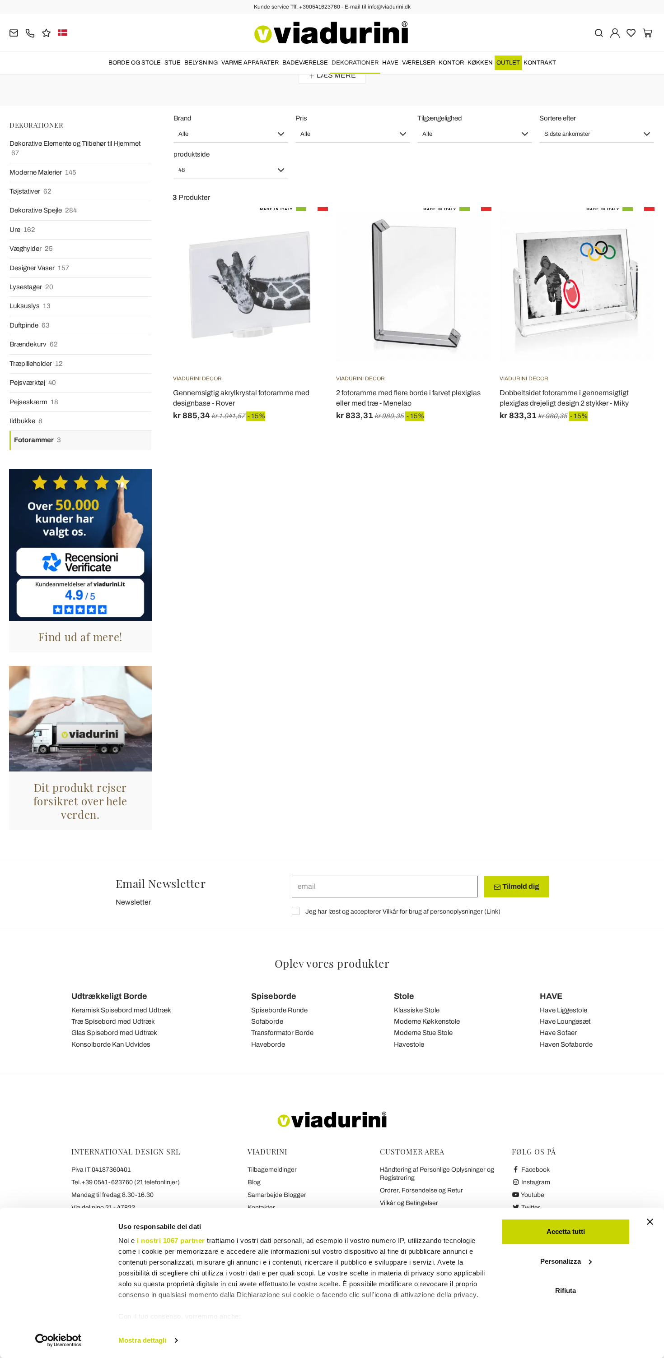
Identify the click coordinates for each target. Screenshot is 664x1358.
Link (492, 911)
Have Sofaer (558, 1032)
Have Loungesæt (565, 1021)
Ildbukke (25, 421)
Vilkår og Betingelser (409, 1203)
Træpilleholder (36, 363)
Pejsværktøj (32, 382)
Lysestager (31, 287)
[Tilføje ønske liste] (305, 252)
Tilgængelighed (439, 118)
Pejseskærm (33, 402)
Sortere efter (557, 118)
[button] (230, 134)
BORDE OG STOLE (134, 63)
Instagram (535, 1182)
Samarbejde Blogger (277, 1195)
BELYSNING (201, 63)
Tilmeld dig (520, 886)
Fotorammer (37, 439)
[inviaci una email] (14, 32)
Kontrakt (540, 63)
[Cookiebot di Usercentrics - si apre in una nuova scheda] (58, 1340)
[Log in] (615, 32)
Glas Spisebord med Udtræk (114, 1032)
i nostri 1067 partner (171, 1240)
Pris (301, 118)
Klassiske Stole (417, 1010)
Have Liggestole (563, 1010)
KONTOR (451, 63)
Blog (254, 1182)
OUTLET (508, 63)
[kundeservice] (30, 32)
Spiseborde (273, 996)
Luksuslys (30, 305)
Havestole (409, 1044)
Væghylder (31, 248)
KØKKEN (480, 63)
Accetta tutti (566, 1231)
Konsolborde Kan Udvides (110, 1044)
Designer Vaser (39, 268)
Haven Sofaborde (566, 1044)
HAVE (390, 63)
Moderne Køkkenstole (427, 1021)
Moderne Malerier (42, 172)
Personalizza (560, 1261)
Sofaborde (267, 1021)
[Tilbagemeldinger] (46, 32)
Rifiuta (565, 1290)
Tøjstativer (30, 191)
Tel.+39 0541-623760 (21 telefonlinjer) (125, 1182)
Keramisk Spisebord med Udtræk (121, 1010)
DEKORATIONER (355, 63)
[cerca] (598, 32)
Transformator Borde (282, 1032)
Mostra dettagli (142, 1340)
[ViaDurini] (331, 32)
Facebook (535, 1169)
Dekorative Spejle (43, 210)
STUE (172, 63)
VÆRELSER (418, 63)
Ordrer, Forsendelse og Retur (421, 1190)
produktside (191, 154)
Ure (22, 229)
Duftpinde (29, 325)
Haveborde (268, 1044)
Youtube (532, 1195)
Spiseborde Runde (279, 1010)
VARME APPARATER (250, 63)
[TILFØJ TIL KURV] (305, 230)
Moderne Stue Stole (423, 1032)
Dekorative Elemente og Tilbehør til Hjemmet (74, 148)
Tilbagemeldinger (272, 1169)
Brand (182, 118)
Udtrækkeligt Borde (109, 996)
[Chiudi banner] (650, 1222)
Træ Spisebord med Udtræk (113, 1021)
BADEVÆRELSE (305, 63)
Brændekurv (33, 344)
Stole (404, 996)
